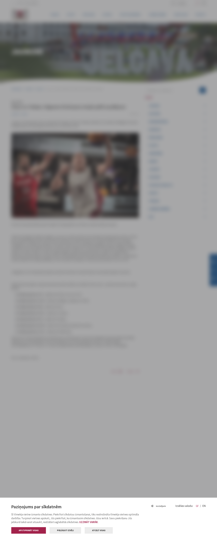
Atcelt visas (98, 530)
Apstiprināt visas (29, 530)
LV (197, 506)
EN (204, 506)
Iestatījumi (161, 506)
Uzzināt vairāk (88, 522)
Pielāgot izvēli (65, 530)
